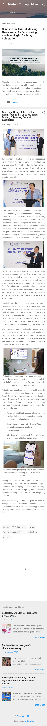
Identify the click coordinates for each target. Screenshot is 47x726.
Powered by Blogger (25, 716)
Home (12, 13)
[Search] (43, 5)
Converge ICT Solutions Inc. (14, 527)
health (32, 527)
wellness (7, 537)
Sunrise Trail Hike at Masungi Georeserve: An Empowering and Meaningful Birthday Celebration (20, 34)
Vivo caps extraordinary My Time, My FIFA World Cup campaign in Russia (19, 680)
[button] (43, 29)
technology (32, 532)
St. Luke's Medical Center (13, 532)
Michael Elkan (29, 721)
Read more (40, 637)
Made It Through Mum (23, 4)
